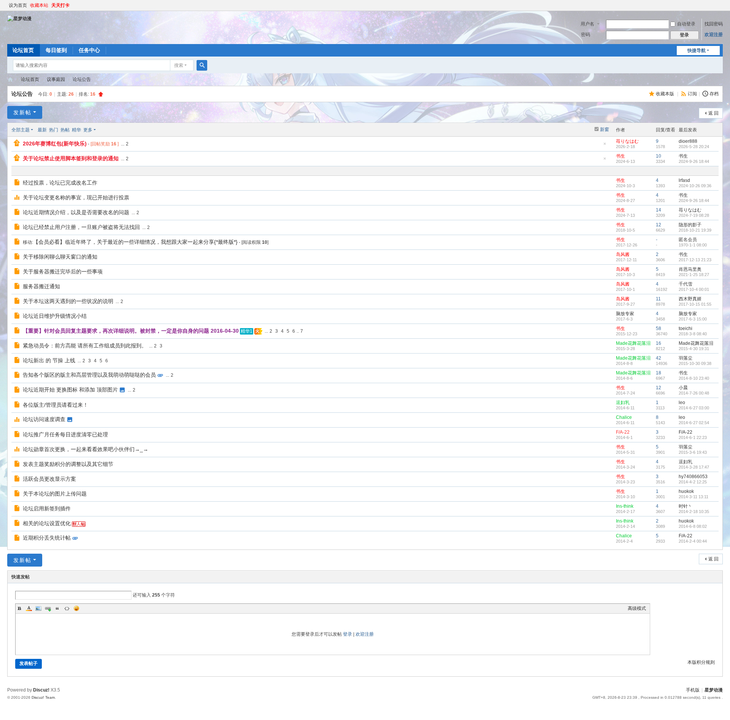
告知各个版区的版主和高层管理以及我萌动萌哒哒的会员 (89, 375)
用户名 (587, 24)
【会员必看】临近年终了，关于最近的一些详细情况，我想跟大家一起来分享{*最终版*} (135, 242)
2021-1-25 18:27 (694, 274)
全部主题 (20, 130)
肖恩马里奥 (690, 269)
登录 (347, 634)
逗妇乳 (623, 402)
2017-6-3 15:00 (693, 319)
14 (658, 210)
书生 (620, 156)
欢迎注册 (714, 34)
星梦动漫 (10, 79)
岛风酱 (623, 254)
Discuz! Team (43, 697)
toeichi (685, 328)
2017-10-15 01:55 (695, 304)
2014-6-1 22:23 (693, 437)
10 (658, 156)
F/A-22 (623, 432)
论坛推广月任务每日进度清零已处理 (65, 434)
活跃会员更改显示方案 (49, 479)
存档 (714, 93)
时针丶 (685, 506)
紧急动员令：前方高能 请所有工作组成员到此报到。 (85, 346)
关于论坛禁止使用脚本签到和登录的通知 (71, 158)
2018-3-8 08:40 (693, 334)
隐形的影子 (690, 224)
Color (29, 608)
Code (67, 608)
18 (658, 373)
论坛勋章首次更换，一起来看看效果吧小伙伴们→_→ (85, 449)
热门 (53, 130)
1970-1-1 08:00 (693, 245)
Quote (57, 608)
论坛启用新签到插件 (47, 508)
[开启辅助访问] (721, 5)
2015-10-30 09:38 (695, 363)
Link (48, 608)
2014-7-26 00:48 (694, 393)
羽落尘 (685, 358)
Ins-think (624, 506)
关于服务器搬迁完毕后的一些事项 (63, 271)
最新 (42, 130)
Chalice (624, 417)
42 (658, 358)
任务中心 (89, 50)
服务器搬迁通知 (41, 286)
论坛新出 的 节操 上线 (49, 360)
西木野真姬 (690, 299)
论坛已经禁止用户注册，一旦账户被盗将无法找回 (81, 227)
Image (38, 608)
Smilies (76, 608)
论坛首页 (23, 50)
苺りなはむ (627, 141)
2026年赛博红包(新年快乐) (55, 144)
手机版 (693, 690)
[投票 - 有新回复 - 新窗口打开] (17, 198)
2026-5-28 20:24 (694, 146)
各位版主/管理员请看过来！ (55, 405)
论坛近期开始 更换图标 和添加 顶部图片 (70, 390)
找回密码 (714, 24)
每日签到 (56, 50)
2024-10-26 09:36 (695, 185)
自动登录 (686, 24)
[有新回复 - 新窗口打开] (17, 183)
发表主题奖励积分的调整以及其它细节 (68, 464)
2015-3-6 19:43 (693, 452)
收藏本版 (665, 93)
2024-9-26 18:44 (694, 161)
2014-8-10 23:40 (694, 378)
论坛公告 (82, 79)
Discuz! (41, 690)
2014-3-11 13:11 (693, 496)
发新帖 (22, 112)
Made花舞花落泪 (633, 343)
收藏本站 (39, 5)
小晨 (683, 387)
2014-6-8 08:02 (693, 526)
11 (658, 299)
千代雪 (685, 284)
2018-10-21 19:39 (695, 230)
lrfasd (684, 180)
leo (682, 402)
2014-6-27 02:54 (694, 422)
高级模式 (637, 608)
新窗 (604, 129)
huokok (686, 491)
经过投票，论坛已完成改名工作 (60, 183)
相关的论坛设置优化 (47, 523)
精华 (76, 130)
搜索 (178, 65)
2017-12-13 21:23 (695, 259)
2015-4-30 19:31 (694, 348)
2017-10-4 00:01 (694, 289)
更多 (87, 130)
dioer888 (688, 141)
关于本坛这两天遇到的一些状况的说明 (68, 301)
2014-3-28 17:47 (694, 467)
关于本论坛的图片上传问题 (55, 494)
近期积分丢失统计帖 (47, 538)
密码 (585, 34)
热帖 (65, 130)
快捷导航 (696, 50)
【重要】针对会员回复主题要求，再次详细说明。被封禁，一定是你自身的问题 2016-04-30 (131, 331)
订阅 (692, 93)
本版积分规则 (701, 662)
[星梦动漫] (19, 18)
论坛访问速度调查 (44, 419)
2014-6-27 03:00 (694, 408)
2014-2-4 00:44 (693, 541)
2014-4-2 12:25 (693, 482)
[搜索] (202, 65)
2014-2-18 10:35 (694, 511)
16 (658, 343)
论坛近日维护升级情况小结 (55, 316)
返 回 (713, 113)
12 (658, 224)
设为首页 (18, 5)
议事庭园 (56, 79)
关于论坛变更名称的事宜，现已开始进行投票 (76, 197)
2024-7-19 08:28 (694, 215)
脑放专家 (625, 313)
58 (658, 328)
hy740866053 (693, 476)
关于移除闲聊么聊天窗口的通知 (60, 257)
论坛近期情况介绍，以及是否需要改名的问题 (76, 212)
